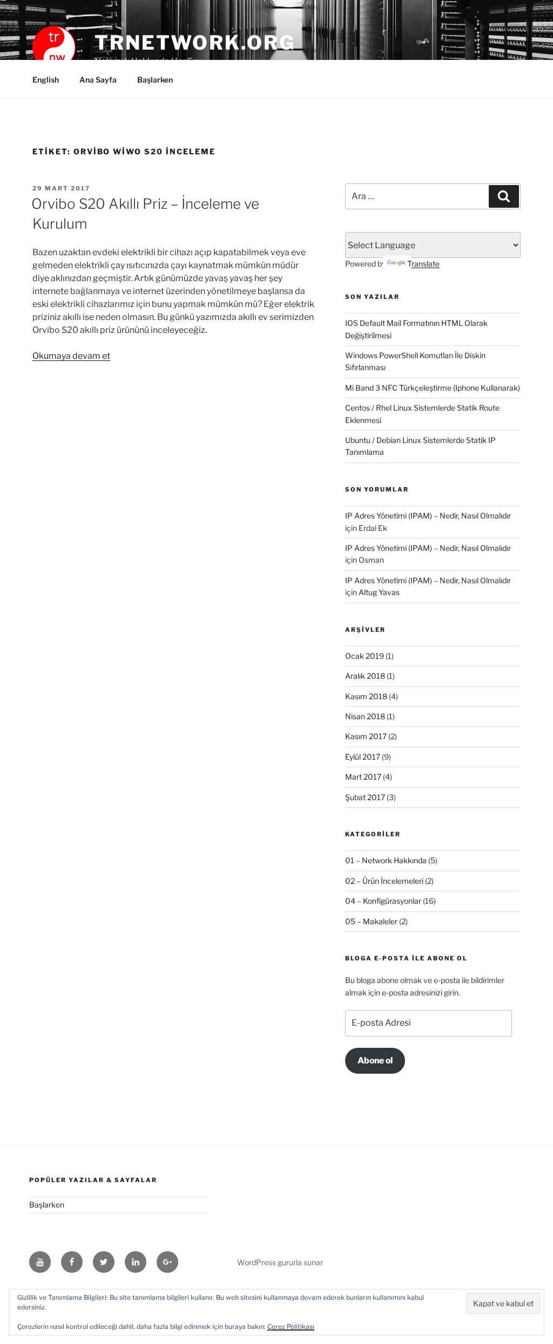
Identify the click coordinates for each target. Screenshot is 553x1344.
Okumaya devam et (71, 356)
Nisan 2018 (365, 716)
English (45, 79)
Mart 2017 (363, 776)
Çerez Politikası (290, 1326)
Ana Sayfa (98, 79)
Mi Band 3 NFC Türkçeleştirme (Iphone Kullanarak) (432, 387)
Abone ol (375, 1060)
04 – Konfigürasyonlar (383, 900)
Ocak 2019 (364, 655)
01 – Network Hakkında (386, 860)
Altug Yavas (379, 592)
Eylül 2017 (362, 756)
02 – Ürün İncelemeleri (384, 880)
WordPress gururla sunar (280, 1262)
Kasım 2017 (366, 736)
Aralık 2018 (365, 675)
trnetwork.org (195, 42)
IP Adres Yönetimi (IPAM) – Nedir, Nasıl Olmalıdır (428, 515)
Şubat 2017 (365, 797)
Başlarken (155, 79)
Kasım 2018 (366, 696)
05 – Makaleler (371, 921)
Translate (423, 263)
